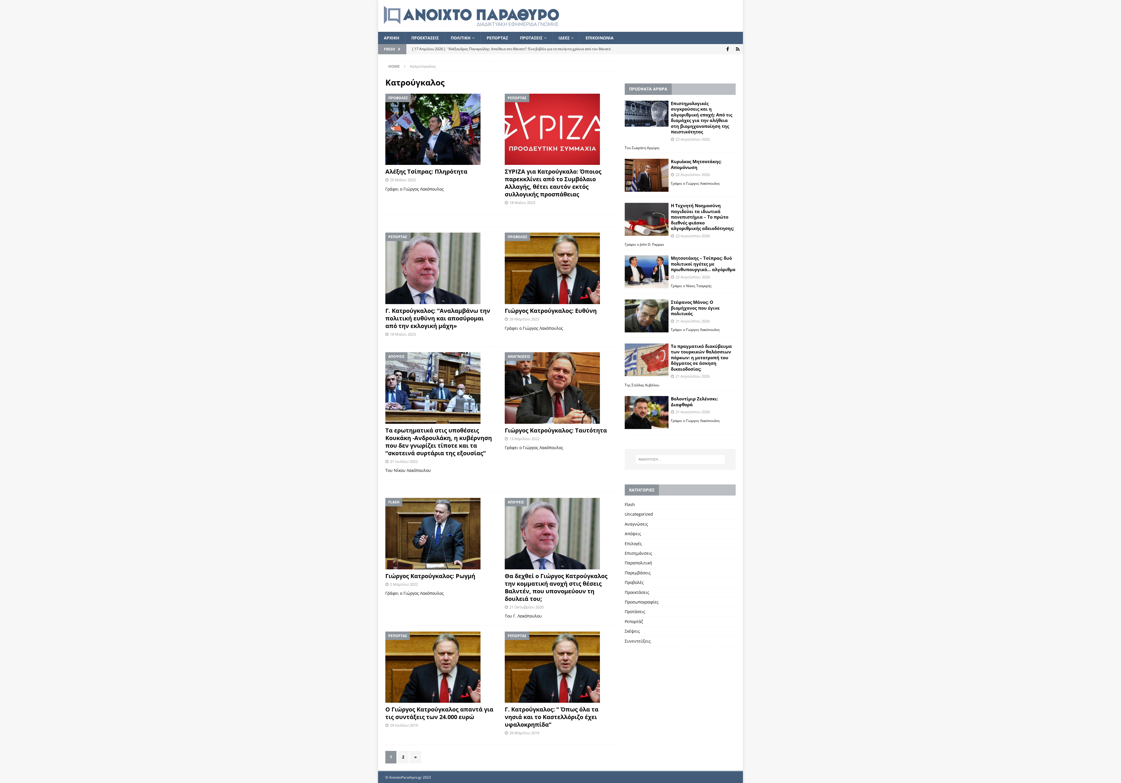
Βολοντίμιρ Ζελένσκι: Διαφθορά (694, 401)
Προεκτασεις (425, 38)
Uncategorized (639, 514)
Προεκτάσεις (637, 592)
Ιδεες (564, 38)
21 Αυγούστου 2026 (693, 321)
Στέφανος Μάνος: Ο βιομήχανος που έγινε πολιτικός (695, 307)
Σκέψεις (632, 631)
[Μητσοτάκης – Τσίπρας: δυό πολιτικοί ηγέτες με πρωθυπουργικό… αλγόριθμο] (647, 271)
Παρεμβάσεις (638, 573)
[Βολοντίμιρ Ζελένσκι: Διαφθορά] (647, 412)
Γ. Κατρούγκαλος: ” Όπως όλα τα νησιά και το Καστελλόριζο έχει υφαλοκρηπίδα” (551, 716)
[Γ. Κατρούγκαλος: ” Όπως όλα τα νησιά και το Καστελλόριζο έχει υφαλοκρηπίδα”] (560, 667)
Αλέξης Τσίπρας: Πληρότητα (426, 171)
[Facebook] (728, 49)
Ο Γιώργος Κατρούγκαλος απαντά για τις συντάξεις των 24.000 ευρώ (439, 713)
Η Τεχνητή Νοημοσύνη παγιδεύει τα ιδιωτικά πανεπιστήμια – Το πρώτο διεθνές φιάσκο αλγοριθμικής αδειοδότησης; (702, 217)
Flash (630, 504)
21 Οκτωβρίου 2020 (526, 607)
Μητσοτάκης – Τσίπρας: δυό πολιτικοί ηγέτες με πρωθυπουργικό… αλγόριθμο (703, 263)
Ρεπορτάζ (634, 621)
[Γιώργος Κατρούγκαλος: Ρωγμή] (441, 533)
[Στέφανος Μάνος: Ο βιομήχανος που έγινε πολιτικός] (647, 315)
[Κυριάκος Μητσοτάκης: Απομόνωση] (647, 175)
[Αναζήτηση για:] (680, 459)
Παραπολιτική (638, 563)
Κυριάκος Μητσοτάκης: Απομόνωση (696, 164)
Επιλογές (633, 543)
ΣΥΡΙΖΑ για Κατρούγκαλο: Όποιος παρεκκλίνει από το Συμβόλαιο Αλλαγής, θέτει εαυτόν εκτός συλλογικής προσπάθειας (553, 183)
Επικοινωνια (600, 38)
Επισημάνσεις (638, 553)
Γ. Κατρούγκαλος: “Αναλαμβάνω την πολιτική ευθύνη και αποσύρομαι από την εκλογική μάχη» (437, 318)
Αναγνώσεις (636, 524)
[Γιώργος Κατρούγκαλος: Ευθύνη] (560, 268)
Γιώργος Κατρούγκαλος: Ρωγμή (430, 576)
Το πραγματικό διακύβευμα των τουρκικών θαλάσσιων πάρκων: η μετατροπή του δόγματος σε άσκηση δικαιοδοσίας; (701, 357)
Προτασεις (531, 38)
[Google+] (738, 49)
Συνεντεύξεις (638, 641)
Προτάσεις (635, 611)
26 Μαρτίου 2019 (524, 732)
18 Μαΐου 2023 (522, 202)
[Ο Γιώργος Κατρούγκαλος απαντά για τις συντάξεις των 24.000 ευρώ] (441, 667)
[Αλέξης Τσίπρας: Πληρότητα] (441, 129)
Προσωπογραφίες (642, 602)
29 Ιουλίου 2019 (404, 725)
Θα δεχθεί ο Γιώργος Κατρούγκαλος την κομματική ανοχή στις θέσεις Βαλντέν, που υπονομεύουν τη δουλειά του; (556, 587)
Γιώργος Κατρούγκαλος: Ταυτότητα (556, 430)
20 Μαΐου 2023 (403, 179)
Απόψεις (633, 533)
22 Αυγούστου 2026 (693, 139)
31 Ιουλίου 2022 (404, 461)
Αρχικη (391, 38)
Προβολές (634, 582)
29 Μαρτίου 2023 (524, 319)
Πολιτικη (461, 38)
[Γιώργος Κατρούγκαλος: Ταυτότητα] (560, 388)
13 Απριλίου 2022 (524, 438)
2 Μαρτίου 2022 (404, 584)
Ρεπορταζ (497, 38)
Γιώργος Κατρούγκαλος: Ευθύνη (551, 311)
